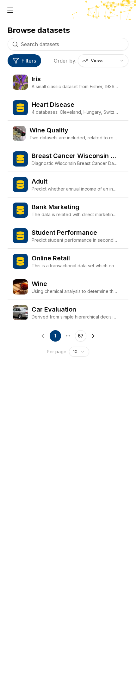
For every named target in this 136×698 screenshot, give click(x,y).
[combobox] (103, 60)
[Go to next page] (93, 336)
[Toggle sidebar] (10, 10)
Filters (29, 61)
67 (80, 335)
